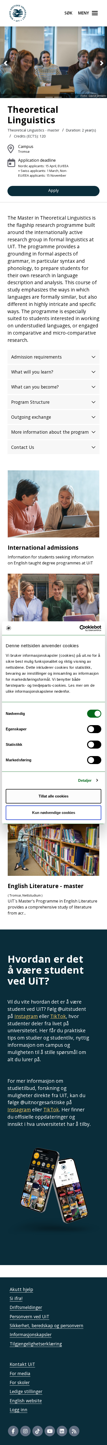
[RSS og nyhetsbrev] (74, 1431)
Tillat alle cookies (53, 796)
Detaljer (85, 780)
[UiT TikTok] (37, 1431)
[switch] (94, 729)
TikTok (58, 1016)
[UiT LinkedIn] (62, 1431)
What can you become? (35, 387)
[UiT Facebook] (13, 1431)
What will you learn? (32, 372)
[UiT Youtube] (50, 1431)
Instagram (26, 1016)
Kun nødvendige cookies (53, 812)
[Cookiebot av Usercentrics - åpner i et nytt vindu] (79, 628)
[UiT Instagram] (25, 1431)
